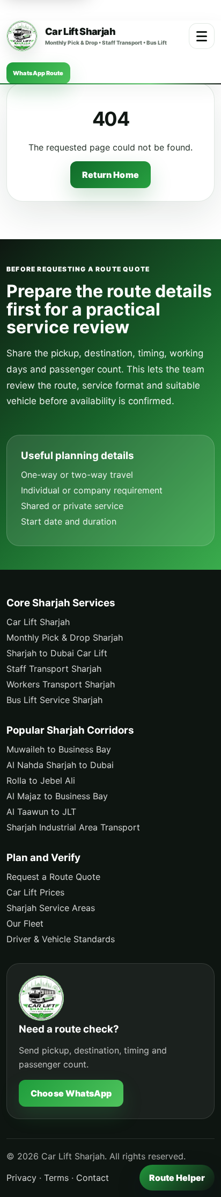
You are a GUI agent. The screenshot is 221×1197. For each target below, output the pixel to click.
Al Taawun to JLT (41, 811)
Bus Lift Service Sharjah (54, 699)
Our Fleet (24, 923)
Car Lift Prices (35, 892)
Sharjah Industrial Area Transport (73, 827)
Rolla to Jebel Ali (40, 780)
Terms (56, 1177)
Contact (92, 1177)
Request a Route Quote (53, 876)
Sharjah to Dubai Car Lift (56, 653)
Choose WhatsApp (71, 1093)
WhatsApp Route (38, 73)
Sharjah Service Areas (50, 907)
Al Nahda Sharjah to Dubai (60, 764)
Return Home (110, 174)
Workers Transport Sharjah (60, 684)
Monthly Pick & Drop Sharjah (64, 637)
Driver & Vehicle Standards (60, 939)
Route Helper (177, 1177)
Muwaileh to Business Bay (58, 749)
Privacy (21, 1177)
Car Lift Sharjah (38, 622)
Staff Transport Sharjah (53, 668)
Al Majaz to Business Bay (57, 796)
